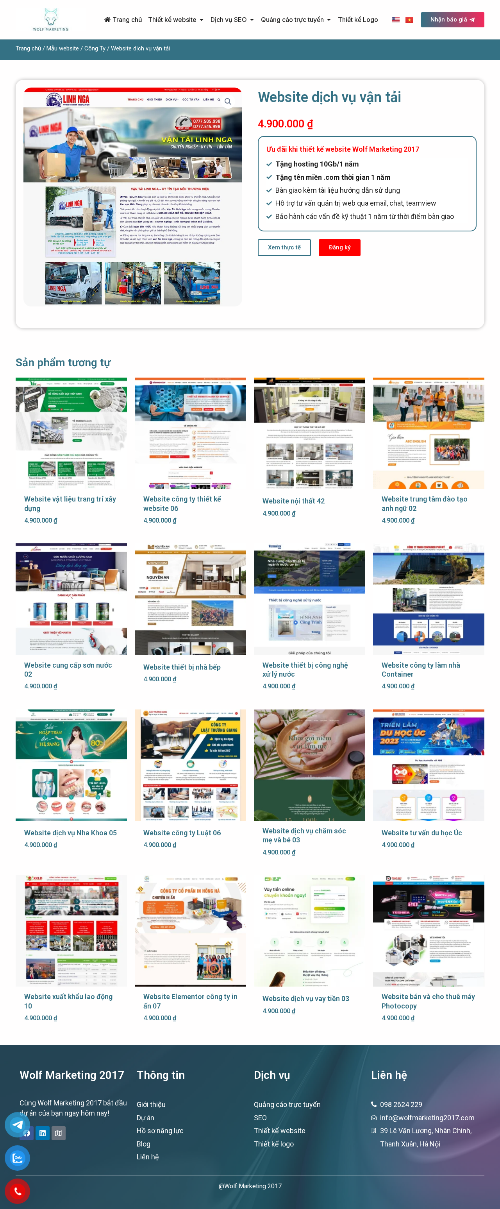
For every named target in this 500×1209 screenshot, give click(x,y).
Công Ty (94, 48)
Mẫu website (62, 48)
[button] (228, 102)
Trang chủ (28, 48)
